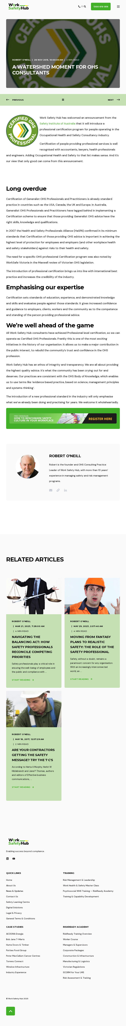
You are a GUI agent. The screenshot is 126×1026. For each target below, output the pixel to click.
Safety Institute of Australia (57, 123)
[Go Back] (63, 100)
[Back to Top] (10, 1011)
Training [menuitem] (68, 873)
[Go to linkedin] (64, 490)
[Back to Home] (18, 6)
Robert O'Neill (21, 60)
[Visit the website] (58, 490)
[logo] (18, 841)
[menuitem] (9, 880)
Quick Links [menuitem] (13, 873)
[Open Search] (85, 6)
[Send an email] (51, 490)
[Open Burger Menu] (118, 6)
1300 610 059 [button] (100, 6)
